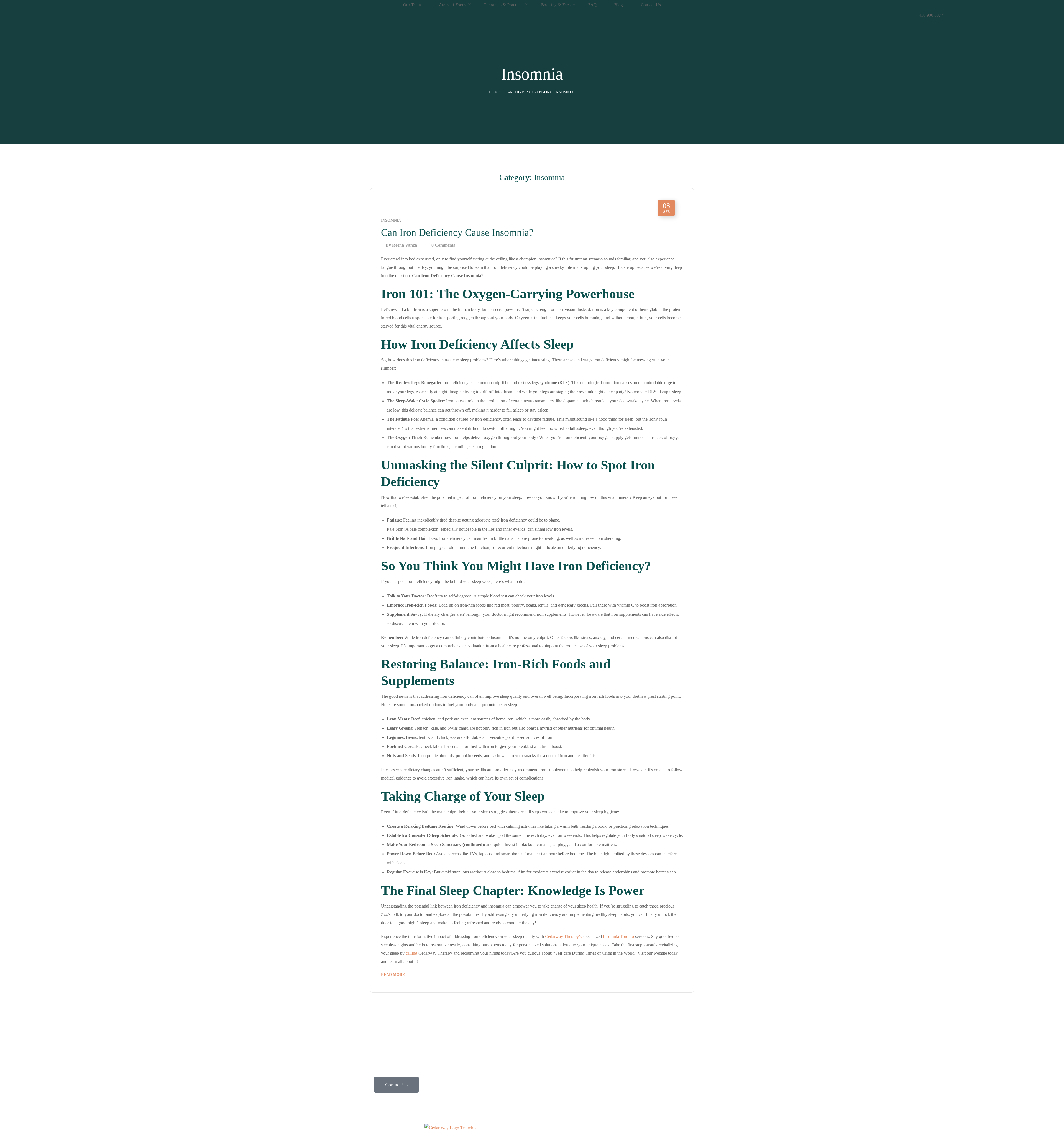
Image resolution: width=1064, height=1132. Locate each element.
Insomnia (391, 220)
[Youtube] (641, 1027)
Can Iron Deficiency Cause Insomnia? (457, 232)
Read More (393, 975)
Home (494, 92)
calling (411, 953)
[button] (931, 5)
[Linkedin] (626, 1027)
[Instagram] (596, 1027)
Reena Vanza (404, 245)
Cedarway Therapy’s (563, 936)
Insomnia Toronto (618, 936)
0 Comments (443, 245)
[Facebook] (611, 1027)
